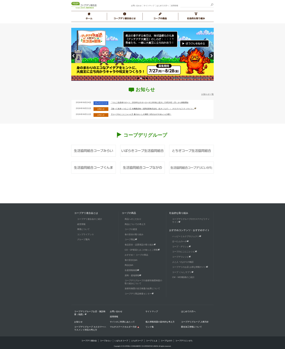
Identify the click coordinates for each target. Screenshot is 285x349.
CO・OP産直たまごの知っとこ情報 (141, 250)
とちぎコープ (137, 341)
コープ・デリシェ (180, 246)
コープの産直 (131, 229)
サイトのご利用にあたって (122, 322)
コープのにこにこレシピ (183, 251)
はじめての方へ (162, 6)
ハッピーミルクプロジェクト (185, 236)
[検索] (211, 5)
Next (211, 56)
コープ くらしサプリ (181, 272)
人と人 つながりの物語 (183, 262)
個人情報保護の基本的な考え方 (160, 322)
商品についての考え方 (135, 224)
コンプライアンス (85, 234)
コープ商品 (130, 239)
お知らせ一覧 (207, 94)
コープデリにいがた (184, 341)
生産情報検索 (131, 270)
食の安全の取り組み (134, 234)
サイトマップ (149, 6)
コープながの (166, 341)
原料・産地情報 (132, 275)
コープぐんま (151, 341)
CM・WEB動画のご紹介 (183, 277)
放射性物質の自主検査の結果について (142, 288)
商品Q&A (129, 265)
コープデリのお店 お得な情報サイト (189, 267)
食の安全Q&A (131, 260)
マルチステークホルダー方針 (123, 327)
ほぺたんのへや (179, 241)
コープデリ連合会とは (86, 213)
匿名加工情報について (191, 327)
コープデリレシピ (180, 257)
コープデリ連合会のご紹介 (89, 219)
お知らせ (78, 322)
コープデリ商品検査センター (138, 293)
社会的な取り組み (178, 213)
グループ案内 (83, 239)
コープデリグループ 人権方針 (195, 322)
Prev (73, 56)
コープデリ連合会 (89, 341)
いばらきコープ (121, 341)
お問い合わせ (136, 6)
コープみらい (105, 341)
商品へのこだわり (133, 219)
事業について (83, 229)
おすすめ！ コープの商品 (136, 255)
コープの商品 (129, 213)
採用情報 (174, 6)
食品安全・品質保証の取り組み (139, 244)
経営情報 (81, 224)
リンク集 (149, 327)
